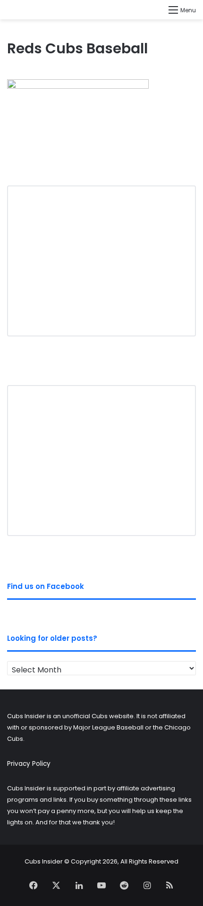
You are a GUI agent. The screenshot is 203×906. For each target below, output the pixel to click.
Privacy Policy (29, 763)
